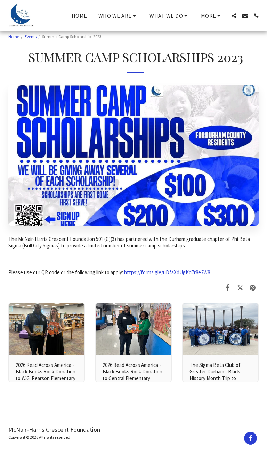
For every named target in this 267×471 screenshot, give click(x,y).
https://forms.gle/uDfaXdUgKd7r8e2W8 (167, 272)
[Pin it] (252, 287)
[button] (118, 15)
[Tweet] (240, 287)
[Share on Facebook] (228, 287)
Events (31, 36)
